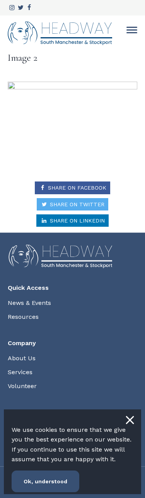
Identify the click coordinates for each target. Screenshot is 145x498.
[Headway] (60, 33)
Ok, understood (45, 481)
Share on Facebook (76, 188)
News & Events (29, 302)
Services (20, 372)
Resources (23, 316)
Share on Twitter (76, 204)
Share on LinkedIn (76, 220)
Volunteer (22, 386)
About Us (22, 358)
